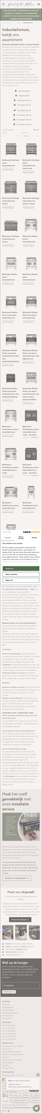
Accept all (9, 568)
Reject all (9, 580)
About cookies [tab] (21, 537)
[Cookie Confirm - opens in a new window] (31, 532)
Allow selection (11, 574)
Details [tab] (34, 538)
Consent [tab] (7, 538)
